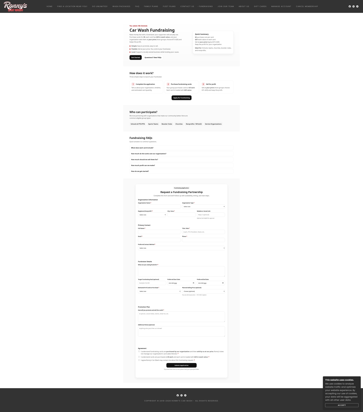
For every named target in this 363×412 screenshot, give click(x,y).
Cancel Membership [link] (307, 6)
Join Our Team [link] (226, 6)
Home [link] (50, 6)
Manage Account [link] (281, 6)
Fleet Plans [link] (169, 6)
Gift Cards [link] (260, 6)
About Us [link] (244, 6)
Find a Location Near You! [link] (72, 6)
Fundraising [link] (206, 6)
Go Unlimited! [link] (100, 6)
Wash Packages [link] (121, 6)
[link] (15, 6)
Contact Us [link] (187, 6)
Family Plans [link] (151, 6)
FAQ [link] (137, 6)
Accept (342, 405)
